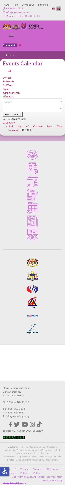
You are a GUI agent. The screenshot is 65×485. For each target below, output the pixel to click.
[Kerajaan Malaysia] (32, 262)
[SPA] (32, 289)
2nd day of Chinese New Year (35, 126)
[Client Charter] (32, 155)
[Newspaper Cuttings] (32, 221)
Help (15, 4)
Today (6, 88)
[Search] (32, 96)
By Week (8, 85)
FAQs (6, 4)
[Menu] (11, 35)
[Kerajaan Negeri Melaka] (32, 276)
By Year (7, 77)
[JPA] (32, 302)
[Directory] (32, 181)
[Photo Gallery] (32, 234)
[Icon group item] (10, 424)
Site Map (43, 4)
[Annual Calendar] (32, 208)
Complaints (10, 45)
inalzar (15, 130)
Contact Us (27, 4)
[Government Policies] (32, 168)
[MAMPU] (32, 315)
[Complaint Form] (32, 194)
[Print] (9, 70)
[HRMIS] (32, 329)
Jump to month (11, 92)
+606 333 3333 (14, 8)
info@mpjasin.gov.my (17, 12)
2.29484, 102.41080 (17, 402)
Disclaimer (53, 469)
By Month (8, 81)
